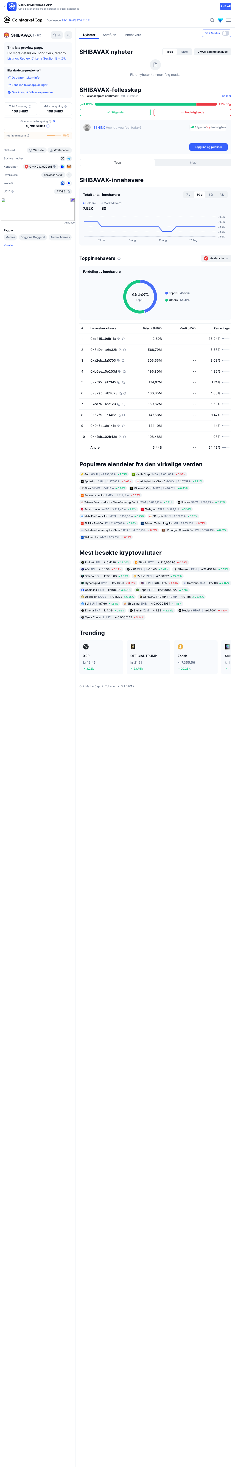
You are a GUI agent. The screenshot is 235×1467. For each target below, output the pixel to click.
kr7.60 (101, 603)
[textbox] (140, 133)
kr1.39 (104, 610)
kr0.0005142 (114, 617)
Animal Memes (60, 237)
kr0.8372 (109, 596)
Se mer (226, 96)
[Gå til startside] (23, 20)
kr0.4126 (107, 562)
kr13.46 (149, 569)
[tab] (169, 52)
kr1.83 (153, 610)
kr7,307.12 (159, 576)
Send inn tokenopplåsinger (30, 85)
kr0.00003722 (164, 590)
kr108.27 (108, 590)
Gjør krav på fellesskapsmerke (32, 92)
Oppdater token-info (25, 77)
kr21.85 (173, 596)
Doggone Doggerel (33, 237)
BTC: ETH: (76, 20)
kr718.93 (110, 583)
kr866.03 (106, 576)
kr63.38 (103, 569)
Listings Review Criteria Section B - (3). (36, 58)
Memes (10, 237)
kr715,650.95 (162, 562)
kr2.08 (208, 583)
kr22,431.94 (203, 569)
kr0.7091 (205, 610)
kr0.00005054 (154, 603)
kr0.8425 (161, 583)
